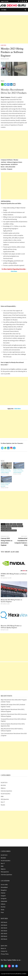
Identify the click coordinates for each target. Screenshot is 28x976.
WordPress (19, 973)
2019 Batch (4, 939)
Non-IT (3, 802)
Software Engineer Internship (8, 530)
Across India (4, 884)
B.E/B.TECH (3, 45)
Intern (8, 526)
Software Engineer (6, 528)
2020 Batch (4, 936)
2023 (15, 524)
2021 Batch (4, 933)
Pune (2, 912)
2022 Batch (4, 931)
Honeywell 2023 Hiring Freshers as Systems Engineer (11, 601)
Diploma (3, 788)
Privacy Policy (5, 954)
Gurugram (3, 898)
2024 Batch (4, 925)
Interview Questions (6, 791)
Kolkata (3, 904)
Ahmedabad (4, 887)
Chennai (3, 893)
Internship (14, 526)
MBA (2, 796)
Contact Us (4, 951)
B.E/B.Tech (19, 524)
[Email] (26, 1)
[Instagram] (20, 1)
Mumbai (3, 907)
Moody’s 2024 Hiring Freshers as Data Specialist (5, 484)
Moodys (20, 526)
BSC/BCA (3, 785)
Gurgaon (3, 526)
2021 (7, 524)
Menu (4, 9)
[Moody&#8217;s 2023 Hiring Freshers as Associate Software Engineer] (6, 465)
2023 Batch (4, 928)
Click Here (14, 271)
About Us (3, 948)
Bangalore (4, 890)
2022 (11, 524)
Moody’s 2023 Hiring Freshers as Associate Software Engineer (6, 471)
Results (3, 805)
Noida (2, 909)
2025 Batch (4, 922)
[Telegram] (24, 1)
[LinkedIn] (22, 1)
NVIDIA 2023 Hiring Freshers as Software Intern (14, 575)
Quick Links (4, 945)
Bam (25, 973)
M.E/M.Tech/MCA (5, 794)
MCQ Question (5, 799)
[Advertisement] (14, 29)
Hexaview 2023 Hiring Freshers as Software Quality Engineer (11, 626)
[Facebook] (18, 1)
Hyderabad (4, 901)
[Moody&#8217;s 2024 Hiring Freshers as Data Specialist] (6, 479)
